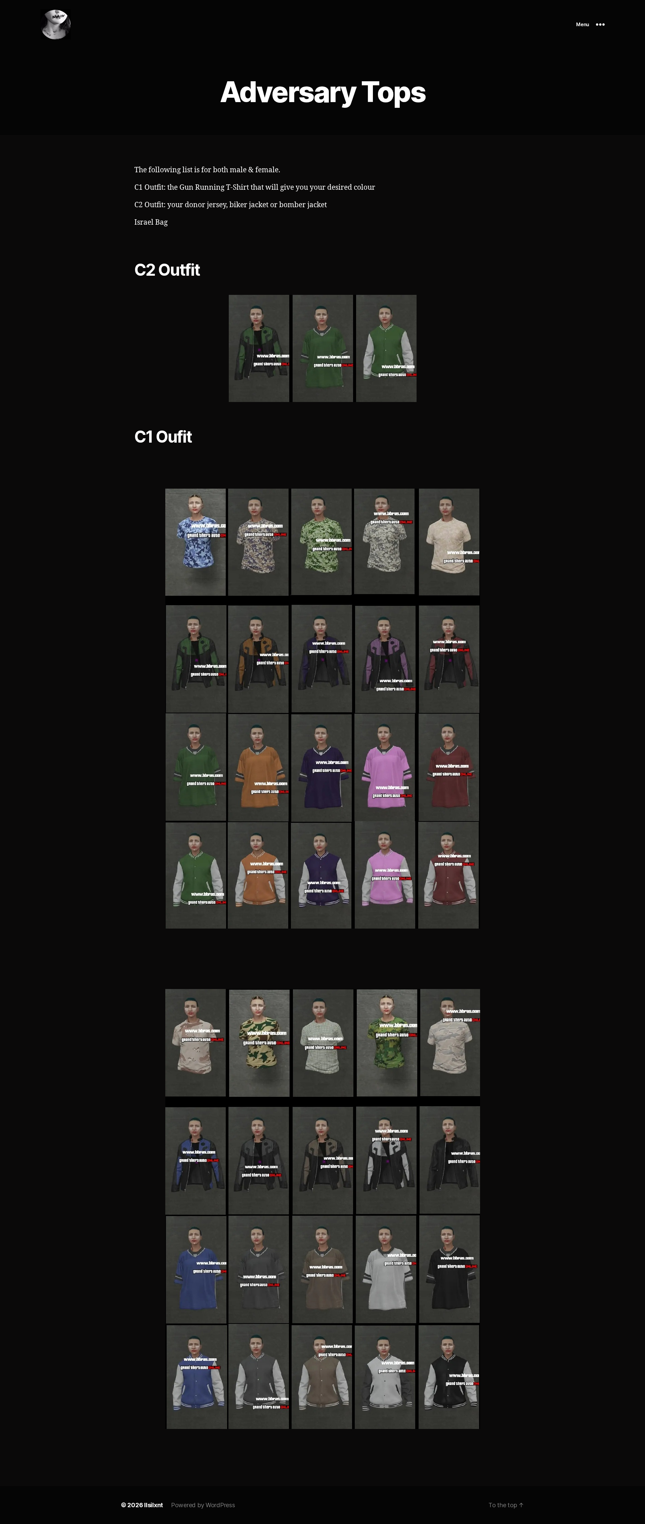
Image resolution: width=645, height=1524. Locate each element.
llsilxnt (153, 1505)
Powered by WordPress (203, 1505)
